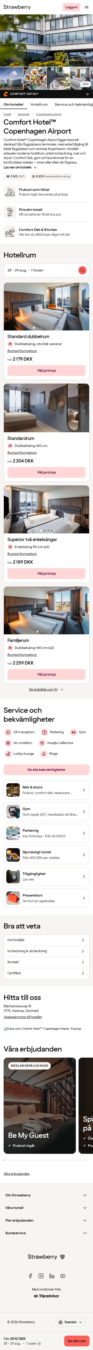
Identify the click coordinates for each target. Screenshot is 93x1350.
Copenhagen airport (49, 114)
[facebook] (30, 1276)
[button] (46, 307)
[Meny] (86, 7)
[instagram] (41, 1276)
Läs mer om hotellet (18, 167)
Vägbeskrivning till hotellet (23, 1017)
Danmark (23, 114)
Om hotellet (13, 104)
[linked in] (52, 1276)
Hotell (7, 114)
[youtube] (62, 1276)
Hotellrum (39, 104)
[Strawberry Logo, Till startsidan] (17, 7)
